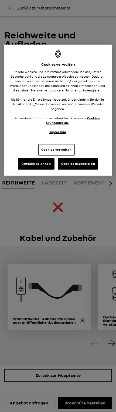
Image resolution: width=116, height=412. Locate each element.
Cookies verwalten (56, 149)
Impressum (57, 132)
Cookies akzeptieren (78, 164)
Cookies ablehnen (36, 164)
